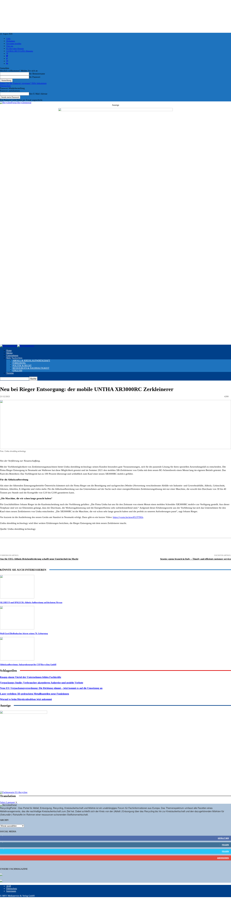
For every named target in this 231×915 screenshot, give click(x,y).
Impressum (11, 891)
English (17, 370)
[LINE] (155, 546)
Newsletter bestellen (13, 43)
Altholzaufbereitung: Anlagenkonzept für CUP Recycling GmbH (28, 664)
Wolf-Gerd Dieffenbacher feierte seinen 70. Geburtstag (24, 633)
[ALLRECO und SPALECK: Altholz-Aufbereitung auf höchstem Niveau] (17, 598)
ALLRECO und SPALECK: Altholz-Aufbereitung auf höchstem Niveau (31, 602)
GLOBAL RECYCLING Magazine (19, 51)
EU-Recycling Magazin (15, 48)
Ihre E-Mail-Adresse (38, 94)
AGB (8, 886)
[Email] (39, 546)
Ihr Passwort (34, 77)
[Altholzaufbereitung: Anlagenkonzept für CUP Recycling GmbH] (17, 660)
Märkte (9, 353)
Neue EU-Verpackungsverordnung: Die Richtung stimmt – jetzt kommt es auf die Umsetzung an (51, 688)
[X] (62, 546)
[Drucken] (27, 546)
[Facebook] (51, 546)
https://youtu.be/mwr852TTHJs (128, 517)
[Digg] (143, 546)
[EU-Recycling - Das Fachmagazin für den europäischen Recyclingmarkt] (1, 874)
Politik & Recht (22, 365)
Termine (10, 373)
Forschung (19, 363)
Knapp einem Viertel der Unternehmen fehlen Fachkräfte (30, 677)
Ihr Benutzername (37, 74)
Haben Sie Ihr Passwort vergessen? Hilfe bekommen (23, 83)
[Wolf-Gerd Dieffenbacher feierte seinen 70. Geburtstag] (17, 629)
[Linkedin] (74, 546)
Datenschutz (5, 86)
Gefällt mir (223, 838)
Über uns (9, 46)
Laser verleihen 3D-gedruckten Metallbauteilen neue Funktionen (34, 693)
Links (8, 38)
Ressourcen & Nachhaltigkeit (31, 368)
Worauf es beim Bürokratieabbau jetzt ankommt (26, 699)
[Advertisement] (23, 771)
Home (9, 350)
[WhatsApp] (97, 546)
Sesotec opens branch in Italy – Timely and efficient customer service (195, 559)
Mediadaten (10, 41)
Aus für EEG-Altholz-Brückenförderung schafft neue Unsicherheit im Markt (39, 559)
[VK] (132, 546)
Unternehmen (12, 355)
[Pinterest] (86, 546)
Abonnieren (223, 858)
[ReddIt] (109, 546)
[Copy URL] (166, 546)
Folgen (225, 845)
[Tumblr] (120, 546)
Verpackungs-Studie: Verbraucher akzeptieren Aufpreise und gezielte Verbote (41, 682)
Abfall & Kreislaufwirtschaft (31, 360)
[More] (178, 546)
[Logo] (8, 346)
